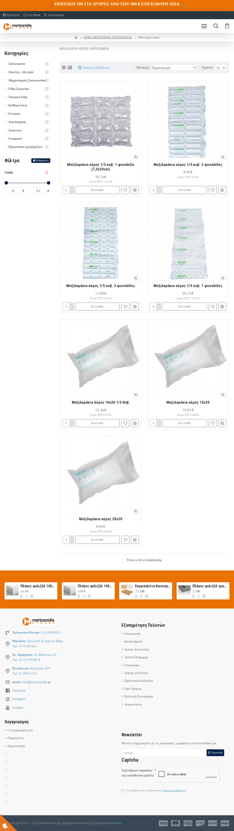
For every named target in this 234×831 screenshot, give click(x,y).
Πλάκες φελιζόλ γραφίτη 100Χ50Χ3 (210, 586)
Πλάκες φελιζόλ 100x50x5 (38, 586)
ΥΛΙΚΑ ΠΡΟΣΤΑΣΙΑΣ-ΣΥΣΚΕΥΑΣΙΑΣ (108, 37)
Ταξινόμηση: (142, 67)
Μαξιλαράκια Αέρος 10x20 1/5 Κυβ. (101, 402)
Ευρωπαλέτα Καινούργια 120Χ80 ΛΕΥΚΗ (152, 586)
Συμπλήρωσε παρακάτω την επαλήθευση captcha (138, 773)
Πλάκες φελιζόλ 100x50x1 (95, 586)
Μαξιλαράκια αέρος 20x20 (100, 519)
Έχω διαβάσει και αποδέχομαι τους (156, 790)
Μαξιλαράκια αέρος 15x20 (188, 402)
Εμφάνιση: (207, 67)
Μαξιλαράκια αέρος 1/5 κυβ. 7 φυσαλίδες (188, 285)
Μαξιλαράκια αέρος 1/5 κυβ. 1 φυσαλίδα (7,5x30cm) (100, 166)
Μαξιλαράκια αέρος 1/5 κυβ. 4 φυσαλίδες (100, 285)
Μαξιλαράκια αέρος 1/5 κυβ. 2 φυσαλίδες (188, 164)
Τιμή (9, 172)
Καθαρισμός (42, 160)
